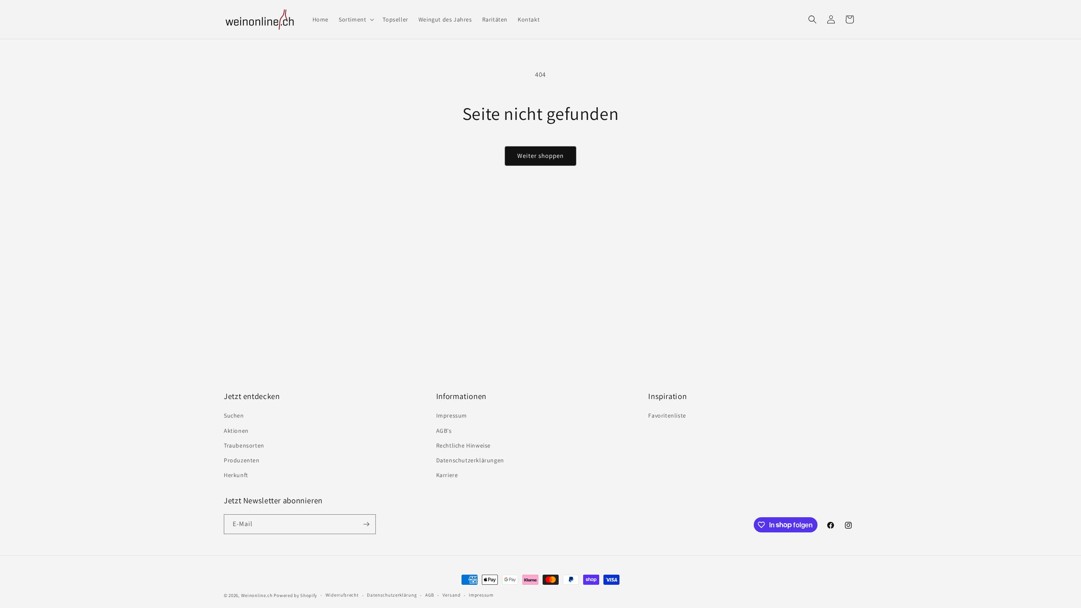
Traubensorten (244, 445)
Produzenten (242, 460)
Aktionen (236, 430)
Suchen (234, 415)
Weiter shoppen (540, 156)
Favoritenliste (667, 415)
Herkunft (236, 475)
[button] (356, 19)
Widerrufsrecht (342, 595)
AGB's (444, 430)
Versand (452, 595)
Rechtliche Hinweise (463, 445)
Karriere (447, 475)
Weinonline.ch (257, 595)
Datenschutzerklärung (392, 595)
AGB (429, 595)
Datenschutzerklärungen (470, 460)
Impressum (451, 415)
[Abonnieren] (366, 524)
